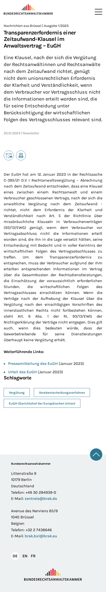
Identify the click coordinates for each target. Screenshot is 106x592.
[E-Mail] (9, 155)
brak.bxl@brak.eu (41, 536)
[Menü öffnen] (97, 12)
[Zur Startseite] (28, 9)
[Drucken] (21, 155)
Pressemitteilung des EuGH (33, 363)
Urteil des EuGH (22, 372)
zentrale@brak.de (41, 498)
